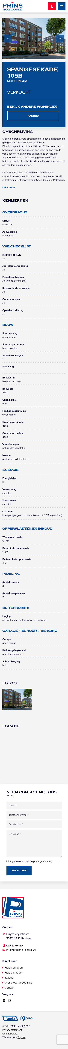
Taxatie (9, 977)
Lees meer (9, 187)
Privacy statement (12, 1029)
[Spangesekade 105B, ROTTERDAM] (17, 699)
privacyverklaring (42, 861)
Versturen (19, 870)
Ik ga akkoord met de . (31, 861)
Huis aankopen (14, 972)
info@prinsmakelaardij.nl (21, 949)
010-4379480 (14, 945)
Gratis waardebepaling (18, 982)
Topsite (21, 1037)
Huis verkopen (14, 967)
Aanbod (33, 116)
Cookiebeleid (9, 1033)
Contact (9, 987)
